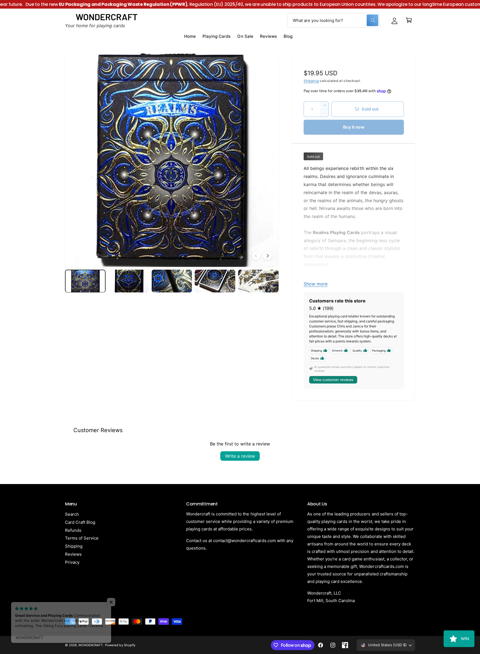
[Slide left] (256, 255)
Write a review (240, 456)
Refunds (73, 530)
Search (72, 514)
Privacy (72, 562)
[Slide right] (267, 255)
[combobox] (333, 20)
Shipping (311, 81)
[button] (409, 20)
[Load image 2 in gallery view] (128, 281)
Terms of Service (82, 538)
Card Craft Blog (80, 522)
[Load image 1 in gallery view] (85, 281)
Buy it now (353, 127)
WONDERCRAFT (90, 645)
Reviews (73, 554)
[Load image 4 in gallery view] (215, 281)
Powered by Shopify (120, 645)
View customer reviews (333, 379)
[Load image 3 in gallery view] (172, 281)
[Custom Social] (345, 645)
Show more (316, 284)
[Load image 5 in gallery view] (258, 281)
